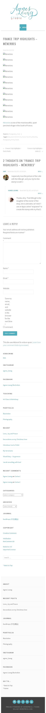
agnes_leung (7, 371)
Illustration (6, 414)
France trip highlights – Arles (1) (35, 150)
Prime (13, 140)
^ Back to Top (8, 565)
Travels (17, 140)
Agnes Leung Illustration (11, 385)
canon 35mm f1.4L (15, 137)
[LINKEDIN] (31, 702)
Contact (17, 476)
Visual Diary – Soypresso (11, 456)
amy (4, 171)
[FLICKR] (27, 702)
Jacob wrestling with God (12, 462)
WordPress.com (26, 709)
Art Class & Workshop (10, 399)
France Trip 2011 (26, 137)
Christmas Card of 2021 (11, 445)
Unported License (9, 549)
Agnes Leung (13, 190)
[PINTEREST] (19, 702)
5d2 (9, 137)
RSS (4, 358)
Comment (7, 239)
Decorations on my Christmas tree (15, 439)
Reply (39, 171)
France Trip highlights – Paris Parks (12, 150)
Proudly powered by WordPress (19, 707)
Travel (18, 134)
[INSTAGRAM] (14, 702)
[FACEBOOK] (23, 702)
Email (5, 278)
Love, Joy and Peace (10, 434)
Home (6, 688)
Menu (24, 27)
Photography (12, 134)
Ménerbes (7, 122)
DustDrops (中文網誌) (10, 519)
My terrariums (8, 451)
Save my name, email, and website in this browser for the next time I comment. (9, 312)
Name (6, 268)
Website (6, 288)
